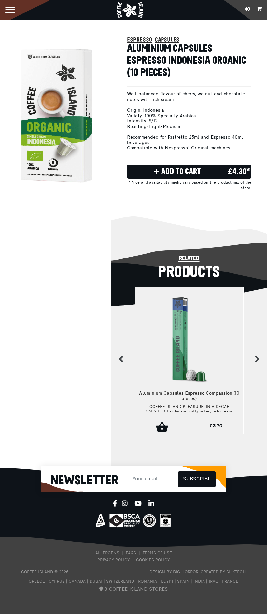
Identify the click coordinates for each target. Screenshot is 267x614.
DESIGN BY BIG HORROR (173, 572)
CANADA (77, 582)
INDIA (199, 582)
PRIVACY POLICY (113, 560)
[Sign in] (247, 10)
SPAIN (183, 582)
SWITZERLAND (120, 582)
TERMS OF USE (157, 553)
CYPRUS (57, 582)
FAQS (131, 553)
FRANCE (230, 582)
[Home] (130, 9)
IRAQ (213, 582)
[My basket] (259, 9)
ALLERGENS (107, 553)
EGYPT (167, 582)
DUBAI (96, 582)
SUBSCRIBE (197, 479)
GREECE (37, 582)
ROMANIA (147, 582)
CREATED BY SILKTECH (223, 572)
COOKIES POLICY (153, 560)
